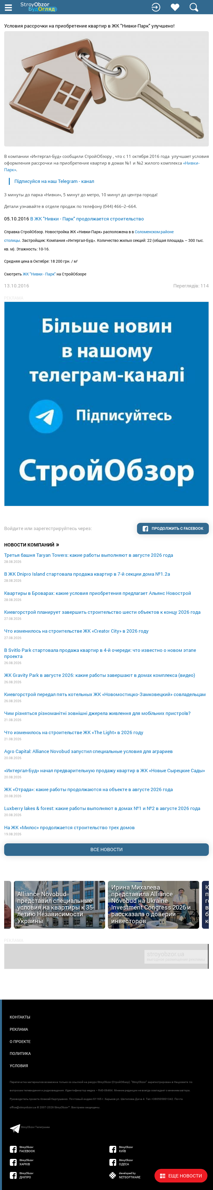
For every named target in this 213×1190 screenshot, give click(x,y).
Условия (19, 1065)
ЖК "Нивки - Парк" (39, 274)
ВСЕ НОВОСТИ (106, 849)
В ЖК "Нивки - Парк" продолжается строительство (87, 218)
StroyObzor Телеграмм (35, 1127)
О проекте (20, 1041)
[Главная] (39, 7)
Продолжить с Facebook (177, 528)
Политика (20, 1053)
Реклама (19, 1029)
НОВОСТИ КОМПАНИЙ (31, 544)
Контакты (20, 1017)
